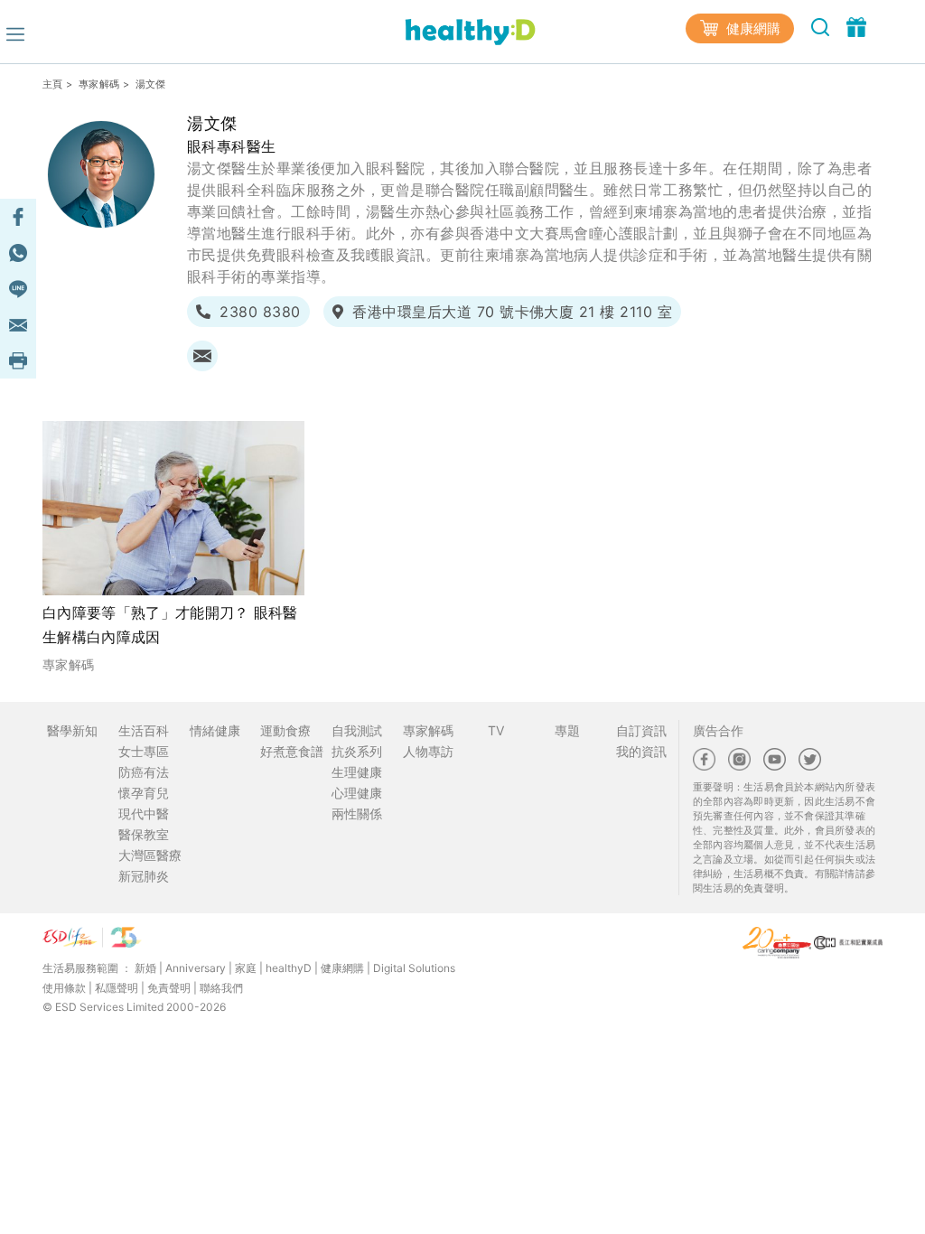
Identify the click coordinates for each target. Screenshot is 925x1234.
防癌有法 (143, 772)
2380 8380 (260, 312)
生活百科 (143, 730)
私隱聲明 (116, 988)
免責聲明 (169, 988)
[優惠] (856, 26)
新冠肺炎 (143, 875)
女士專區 (143, 751)
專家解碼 (99, 84)
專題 (567, 730)
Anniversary (195, 968)
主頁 (52, 84)
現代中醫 (143, 813)
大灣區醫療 (150, 855)
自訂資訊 (641, 730)
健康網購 (751, 28)
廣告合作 (718, 730)
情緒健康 (215, 730)
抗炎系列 (357, 751)
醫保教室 (143, 834)
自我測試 (357, 730)
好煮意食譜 (291, 751)
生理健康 (357, 772)
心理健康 (357, 792)
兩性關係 (357, 813)
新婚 (145, 968)
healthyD (289, 968)
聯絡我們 (221, 988)
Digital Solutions (414, 968)
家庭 (246, 968)
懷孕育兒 (143, 792)
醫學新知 (72, 730)
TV (496, 730)
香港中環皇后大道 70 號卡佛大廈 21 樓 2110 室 (512, 312)
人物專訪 (428, 751)
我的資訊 (641, 751)
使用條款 (64, 988)
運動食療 (285, 730)
